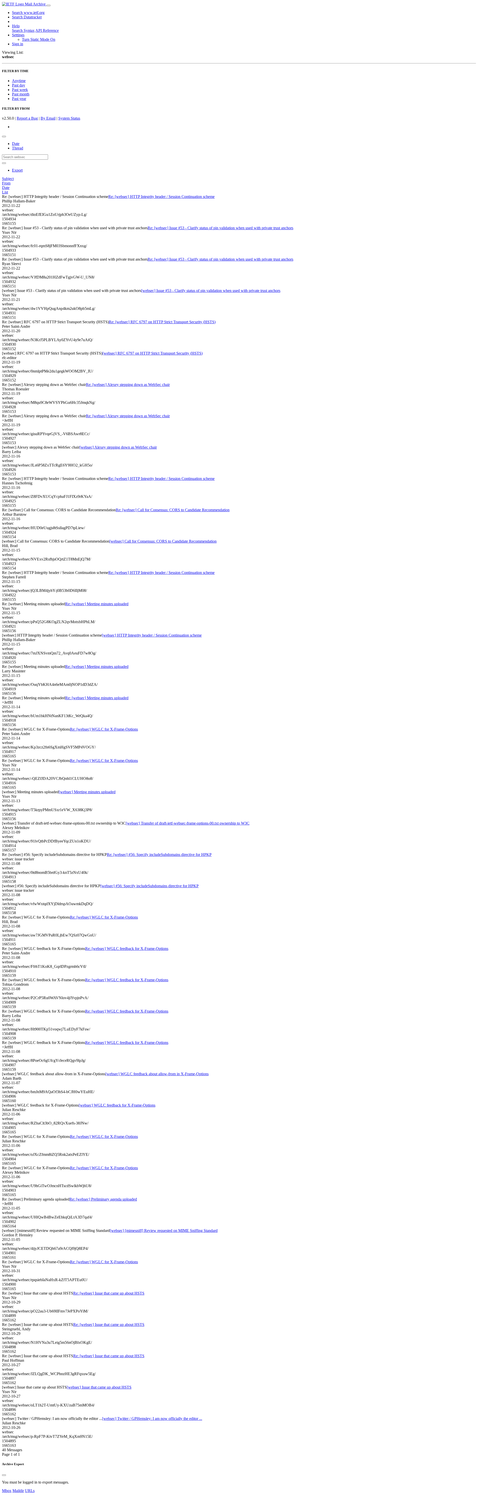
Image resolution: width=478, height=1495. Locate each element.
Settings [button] (18, 35)
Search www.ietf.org (28, 12)
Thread (17, 148)
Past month (20, 94)
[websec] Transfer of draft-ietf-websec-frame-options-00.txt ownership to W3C (187, 823)
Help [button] (16, 26)
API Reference (47, 30)
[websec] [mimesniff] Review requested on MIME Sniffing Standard (164, 1230)
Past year (19, 98)
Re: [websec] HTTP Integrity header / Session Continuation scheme (161, 196)
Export (17, 170)
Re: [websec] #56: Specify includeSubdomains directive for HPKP (159, 854)
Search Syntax (23, 30)
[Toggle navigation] (49, 5)
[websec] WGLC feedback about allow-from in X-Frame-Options (157, 1074)
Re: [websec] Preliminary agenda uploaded (103, 1199)
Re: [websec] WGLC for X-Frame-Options (104, 729)
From (6, 183)
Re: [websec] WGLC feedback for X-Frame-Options (126, 948)
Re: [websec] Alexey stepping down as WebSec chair (128, 384)
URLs (30, 1491)
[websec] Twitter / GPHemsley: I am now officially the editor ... (152, 1418)
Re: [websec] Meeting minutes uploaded (96, 604)
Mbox (6, 1491)
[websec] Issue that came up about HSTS (99, 1387)
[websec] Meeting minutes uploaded (87, 792)
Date (15, 143)
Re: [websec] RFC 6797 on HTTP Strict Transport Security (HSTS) (162, 322)
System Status (69, 118)
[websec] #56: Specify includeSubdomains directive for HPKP (149, 886)
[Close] (4, 1475)
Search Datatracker (27, 17)
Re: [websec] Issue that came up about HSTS (108, 1293)
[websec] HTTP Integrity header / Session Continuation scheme (152, 635)
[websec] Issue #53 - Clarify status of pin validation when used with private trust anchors (210, 290)
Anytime (19, 81)
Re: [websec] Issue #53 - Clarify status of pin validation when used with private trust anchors (220, 228)
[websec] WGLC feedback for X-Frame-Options (117, 1105)
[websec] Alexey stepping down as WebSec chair (118, 447)
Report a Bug (27, 118)
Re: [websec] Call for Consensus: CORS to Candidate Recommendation (173, 510)
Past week (20, 90)
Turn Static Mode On (38, 39)
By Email (48, 118)
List (5, 192)
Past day (18, 85)
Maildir (18, 1491)
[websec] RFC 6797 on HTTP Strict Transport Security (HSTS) (152, 353)
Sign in (17, 44)
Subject (8, 179)
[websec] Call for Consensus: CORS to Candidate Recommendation (163, 541)
